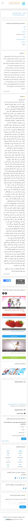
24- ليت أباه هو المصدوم (13, 404)
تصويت (23, 439)
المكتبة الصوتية (19, 410)
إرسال (22, 507)
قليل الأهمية (21, 433)
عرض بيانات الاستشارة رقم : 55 (18, 15)
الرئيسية (24, 13)
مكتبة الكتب (20, 413)
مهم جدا (22, 427)
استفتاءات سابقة (5, 441)
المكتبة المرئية (19, 382)
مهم (23, 430)
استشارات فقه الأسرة (17, 13)
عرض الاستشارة (14, 315)
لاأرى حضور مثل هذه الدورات (18, 435)
